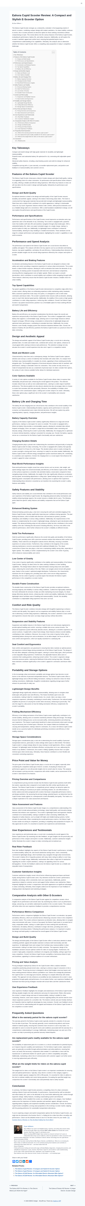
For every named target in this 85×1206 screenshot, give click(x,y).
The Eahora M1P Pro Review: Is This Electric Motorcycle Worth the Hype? (24, 1188)
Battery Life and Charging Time (22, 77)
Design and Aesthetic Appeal (22, 71)
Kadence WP (57, 1201)
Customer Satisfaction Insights (26, 118)
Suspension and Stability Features (26, 96)
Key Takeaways (18, 54)
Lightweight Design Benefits (24, 103)
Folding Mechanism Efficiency (25, 104)
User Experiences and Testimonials (24, 115)
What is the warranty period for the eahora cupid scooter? (33, 132)
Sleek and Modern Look (23, 73)
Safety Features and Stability (22, 85)
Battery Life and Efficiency (24, 69)
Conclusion (18, 138)
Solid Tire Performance (23, 89)
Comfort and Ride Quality (21, 95)
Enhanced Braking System (24, 87)
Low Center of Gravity (23, 90)
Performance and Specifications (25, 61)
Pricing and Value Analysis (25, 126)
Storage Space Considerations (25, 106)
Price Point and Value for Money (23, 109)
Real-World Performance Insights (26, 83)
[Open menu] (81, 3)
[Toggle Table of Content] (52, 52)
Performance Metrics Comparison (27, 123)
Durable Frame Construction (24, 92)
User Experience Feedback (25, 128)
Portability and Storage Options (22, 101)
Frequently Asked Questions (22, 130)
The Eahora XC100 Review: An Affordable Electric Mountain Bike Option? (39, 1173)
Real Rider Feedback (23, 117)
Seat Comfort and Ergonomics (25, 98)
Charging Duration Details (24, 81)
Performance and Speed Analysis (23, 63)
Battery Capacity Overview (24, 79)
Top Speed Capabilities (23, 67)
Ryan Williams (17, 23)
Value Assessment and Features (25, 112)
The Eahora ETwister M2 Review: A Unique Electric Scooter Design (62, 1188)
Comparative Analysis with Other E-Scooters (27, 121)
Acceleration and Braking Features (26, 65)
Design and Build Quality (23, 59)
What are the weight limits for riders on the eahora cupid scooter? (35, 136)
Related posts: (22, 140)
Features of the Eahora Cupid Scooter (24, 57)
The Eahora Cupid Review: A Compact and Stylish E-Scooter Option (37, 1169)
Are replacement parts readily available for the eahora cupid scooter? (36, 134)
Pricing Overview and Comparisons (26, 110)
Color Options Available (23, 75)
